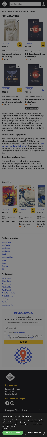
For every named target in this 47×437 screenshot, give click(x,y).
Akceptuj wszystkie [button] (12, 433)
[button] (23, 428)
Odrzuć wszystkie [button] (34, 433)
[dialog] (23, 425)
